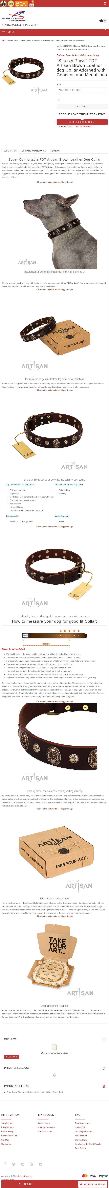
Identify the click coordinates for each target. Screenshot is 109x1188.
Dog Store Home (82, 1123)
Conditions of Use (9, 1136)
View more (12, 1057)
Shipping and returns (34, 151)
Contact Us (32, 25)
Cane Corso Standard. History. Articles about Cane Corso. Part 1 (36, 1092)
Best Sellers (80, 1148)
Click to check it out (82, 122)
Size (59, 84)
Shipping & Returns (83, 1131)
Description (10, 151)
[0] (101, 22)
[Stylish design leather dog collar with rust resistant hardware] (54, 334)
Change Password (46, 1127)
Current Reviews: (64, 126)
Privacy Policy (7, 1127)
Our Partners (81, 1140)
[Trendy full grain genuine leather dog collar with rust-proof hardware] (54, 746)
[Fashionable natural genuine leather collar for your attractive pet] (54, 226)
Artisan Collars (13, 40)
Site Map (5, 1140)
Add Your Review (83, 126)
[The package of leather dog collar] (54, 853)
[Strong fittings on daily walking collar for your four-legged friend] (54, 571)
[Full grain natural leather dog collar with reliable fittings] (54, 434)
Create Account (45, 1131)
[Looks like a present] (54, 960)
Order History (44, 1123)
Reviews (55, 151)
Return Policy (7, 1131)
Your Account (81, 1136)
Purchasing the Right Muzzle (88, 1144)
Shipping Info (7, 1123)
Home (3, 40)
